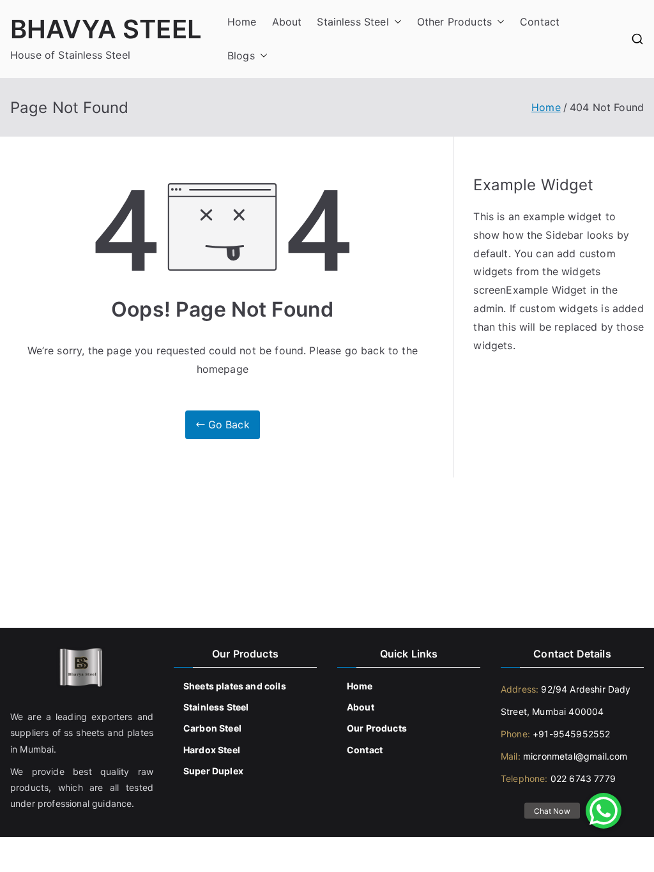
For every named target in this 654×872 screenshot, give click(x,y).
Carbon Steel (212, 728)
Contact (539, 21)
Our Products (377, 728)
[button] (395, 22)
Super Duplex (213, 770)
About (287, 21)
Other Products (454, 21)
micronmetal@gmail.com (574, 756)
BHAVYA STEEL (106, 29)
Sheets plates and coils (234, 685)
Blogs (241, 55)
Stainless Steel (352, 21)
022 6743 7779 (583, 778)
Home (242, 21)
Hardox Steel (211, 749)
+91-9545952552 (570, 733)
